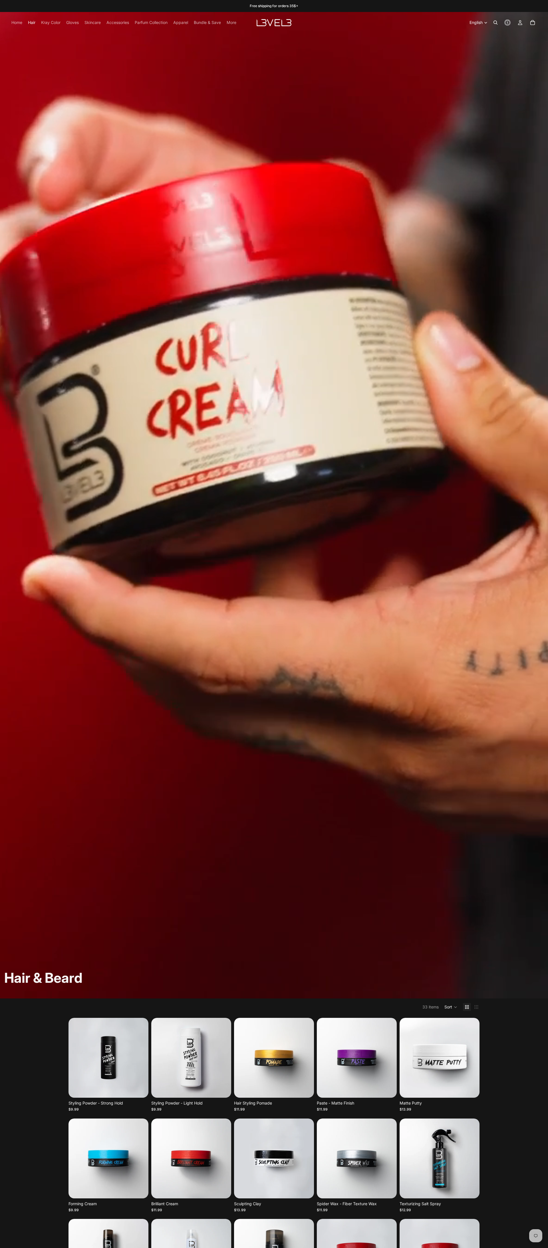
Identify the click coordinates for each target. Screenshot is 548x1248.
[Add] (222, 1089)
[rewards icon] (507, 22)
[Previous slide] (77, 1058)
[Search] (495, 22)
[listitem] (231, 22)
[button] (450, 1007)
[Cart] (532, 22)
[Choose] (139, 1089)
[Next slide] (139, 1058)
